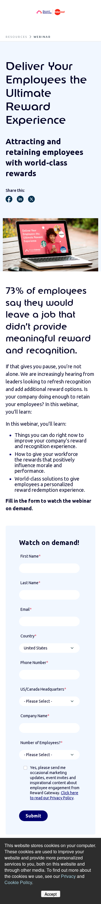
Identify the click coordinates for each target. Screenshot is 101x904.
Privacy (68, 876)
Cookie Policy (18, 882)
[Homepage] (50, 12)
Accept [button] (51, 894)
